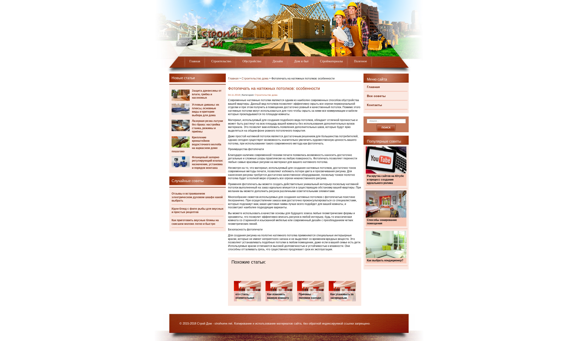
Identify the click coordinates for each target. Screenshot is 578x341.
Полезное (360, 61)
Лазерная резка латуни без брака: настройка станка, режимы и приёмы (207, 126)
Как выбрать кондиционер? (385, 260)
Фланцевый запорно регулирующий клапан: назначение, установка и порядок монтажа (207, 162)
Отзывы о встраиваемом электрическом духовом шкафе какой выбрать (197, 197)
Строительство (221, 61)
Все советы (376, 96)
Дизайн (278, 61)
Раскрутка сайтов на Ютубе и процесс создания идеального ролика (385, 179)
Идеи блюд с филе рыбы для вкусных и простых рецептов (198, 210)
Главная (194, 61)
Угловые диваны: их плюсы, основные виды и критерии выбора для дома (205, 110)
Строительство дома (255, 78)
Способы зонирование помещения (382, 221)
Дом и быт (301, 61)
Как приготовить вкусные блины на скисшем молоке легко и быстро (195, 222)
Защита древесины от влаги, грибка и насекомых (206, 94)
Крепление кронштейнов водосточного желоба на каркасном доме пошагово (196, 144)
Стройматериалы (331, 61)
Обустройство (251, 61)
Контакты (374, 105)
